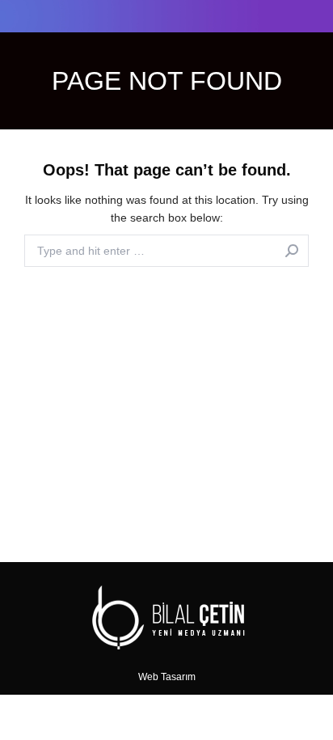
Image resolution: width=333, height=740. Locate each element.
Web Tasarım (167, 677)
